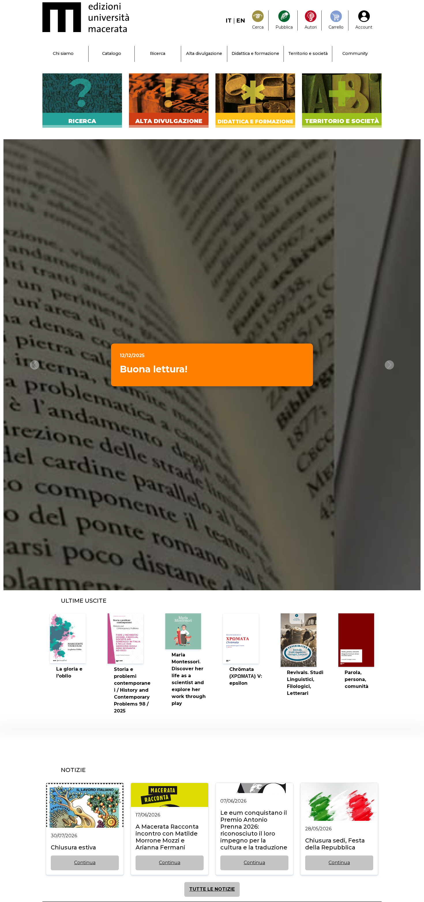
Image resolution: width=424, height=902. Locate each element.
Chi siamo (63, 53)
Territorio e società (308, 53)
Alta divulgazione (204, 53)
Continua (84, 862)
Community (355, 53)
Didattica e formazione (255, 53)
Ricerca (157, 53)
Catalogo (111, 53)
